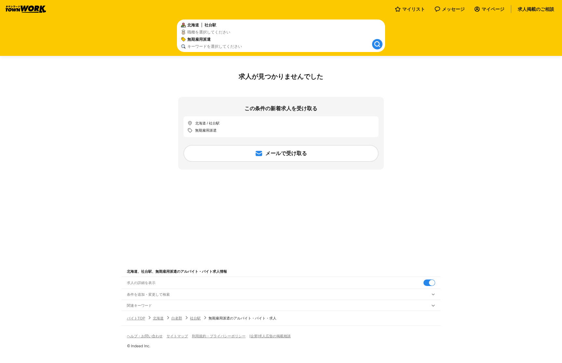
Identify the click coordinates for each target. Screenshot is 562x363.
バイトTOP (136, 318)
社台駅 (195, 318)
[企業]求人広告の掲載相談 (270, 336)
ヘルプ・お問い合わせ (145, 336)
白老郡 (176, 318)
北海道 (158, 318)
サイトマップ (177, 336)
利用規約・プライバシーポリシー (219, 336)
